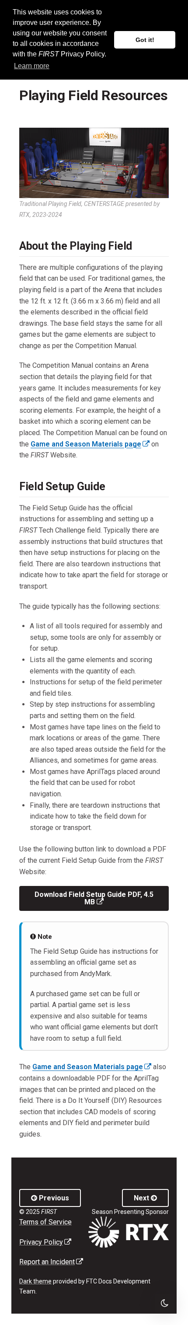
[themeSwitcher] (164, 1303)
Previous (53, 1198)
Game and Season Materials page (90, 444)
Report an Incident (51, 1262)
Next (142, 1198)
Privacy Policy (45, 1242)
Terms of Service (45, 1222)
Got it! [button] (145, 39)
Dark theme (35, 1281)
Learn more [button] (31, 66)
